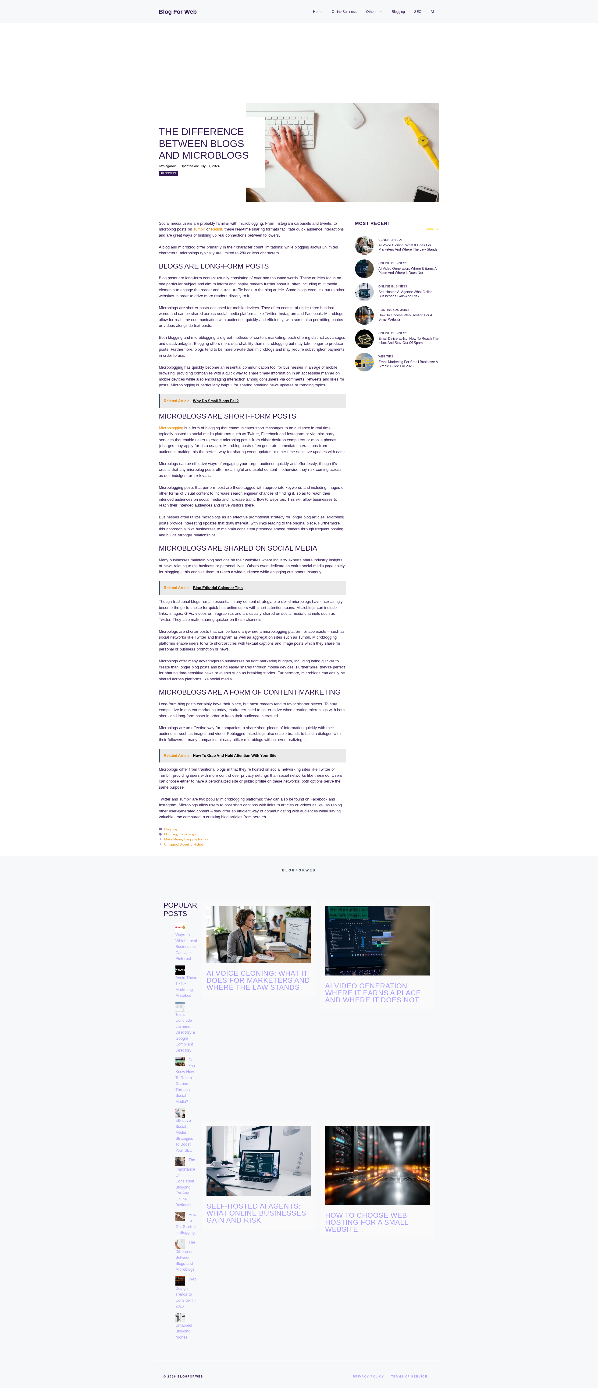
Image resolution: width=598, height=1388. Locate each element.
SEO (418, 12)
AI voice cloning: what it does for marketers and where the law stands (408, 247)
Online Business (344, 12)
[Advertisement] (299, 58)
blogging (170, 834)
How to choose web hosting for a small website (366, 1222)
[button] (432, 12)
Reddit (216, 229)
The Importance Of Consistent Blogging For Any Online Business (185, 1182)
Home (317, 12)
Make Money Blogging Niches (186, 839)
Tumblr (199, 229)
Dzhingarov (167, 166)
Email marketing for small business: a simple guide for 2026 (408, 364)
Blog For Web (178, 11)
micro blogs (187, 834)
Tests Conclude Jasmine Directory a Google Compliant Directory (185, 1032)
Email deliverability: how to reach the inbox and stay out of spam (408, 340)
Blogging (398, 12)
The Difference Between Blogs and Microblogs (185, 1256)
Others (371, 12)
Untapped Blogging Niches (183, 844)
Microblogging (171, 428)
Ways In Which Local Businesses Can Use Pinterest (186, 947)
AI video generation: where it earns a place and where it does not (407, 270)
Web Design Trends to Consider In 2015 (185, 1293)
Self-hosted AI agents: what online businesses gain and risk (405, 294)
